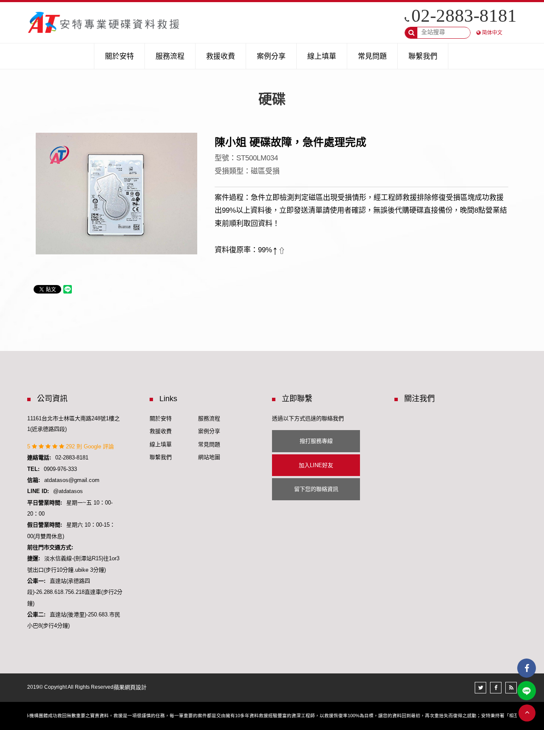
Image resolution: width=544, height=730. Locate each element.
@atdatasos (68, 491)
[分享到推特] (480, 687)
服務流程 (209, 418)
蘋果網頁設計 (130, 687)
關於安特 (161, 418)
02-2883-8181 (464, 15)
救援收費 (161, 431)
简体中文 (492, 33)
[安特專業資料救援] (104, 22)
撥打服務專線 (316, 441)
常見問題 (209, 444)
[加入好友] (526, 690)
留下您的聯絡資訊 (316, 489)
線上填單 (161, 444)
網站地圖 (209, 457)
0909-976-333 (60, 469)
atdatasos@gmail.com (71, 480)
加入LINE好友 (316, 465)
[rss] (511, 687)
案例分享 (209, 431)
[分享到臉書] (496, 687)
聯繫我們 (161, 457)
